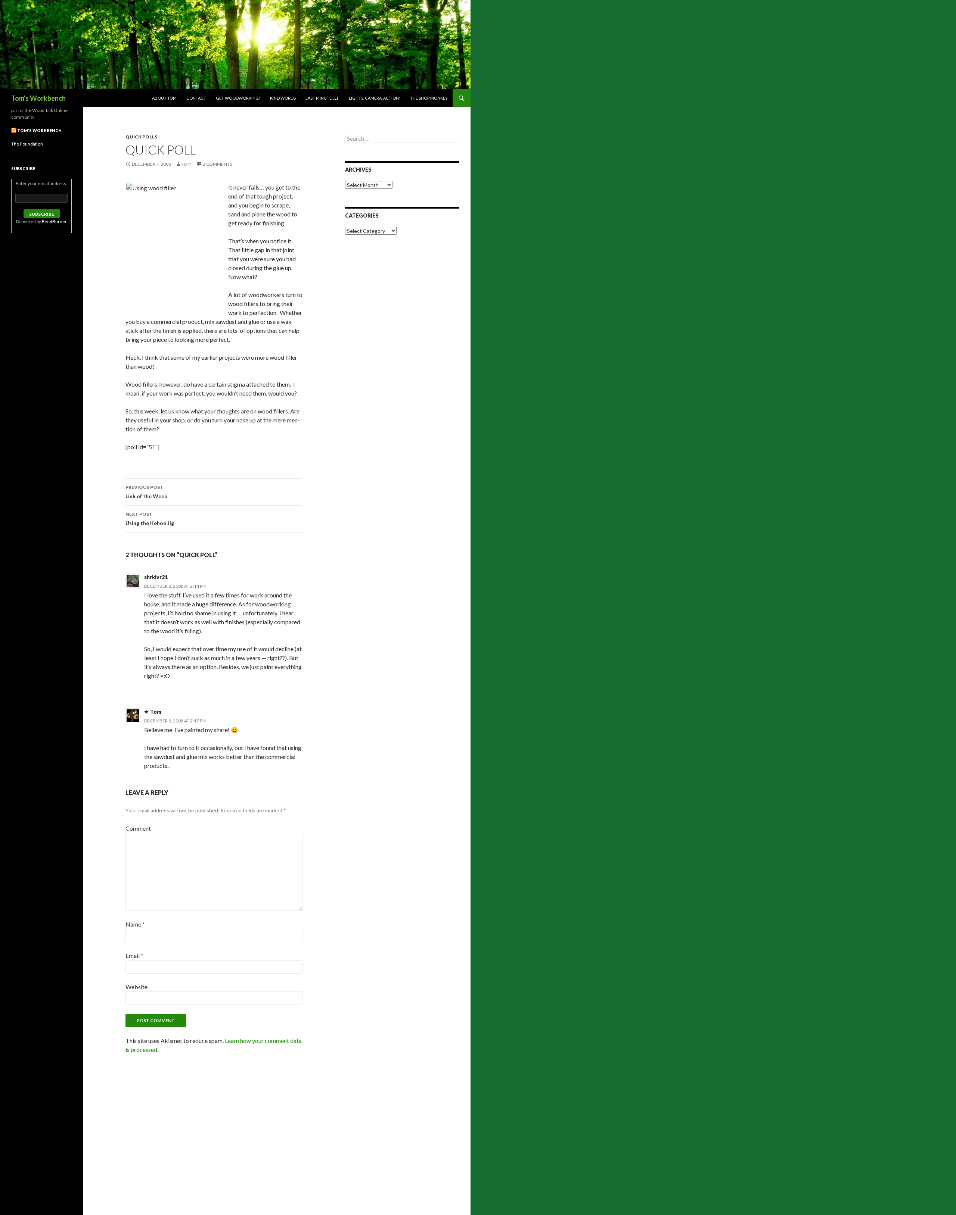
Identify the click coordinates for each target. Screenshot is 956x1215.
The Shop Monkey (429, 98)
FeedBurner (54, 221)
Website (136, 986)
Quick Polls (141, 137)
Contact (196, 98)
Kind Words (283, 98)
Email (134, 955)
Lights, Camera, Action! (374, 98)
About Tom (164, 98)
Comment (138, 828)
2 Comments (217, 164)
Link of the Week (146, 491)
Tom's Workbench (38, 98)
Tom (186, 164)
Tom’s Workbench (39, 130)
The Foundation (27, 144)
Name (135, 924)
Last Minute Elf (322, 98)
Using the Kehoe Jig (149, 518)
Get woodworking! (238, 98)
